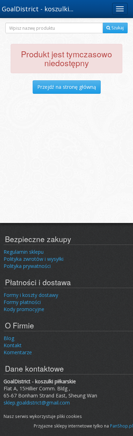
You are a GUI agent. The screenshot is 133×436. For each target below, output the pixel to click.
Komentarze (18, 352)
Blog (9, 338)
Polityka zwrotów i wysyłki (33, 259)
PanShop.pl (121, 426)
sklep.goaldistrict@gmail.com (37, 402)
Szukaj (117, 28)
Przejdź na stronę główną (66, 87)
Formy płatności (22, 302)
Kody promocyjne (24, 309)
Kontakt (13, 345)
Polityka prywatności (27, 266)
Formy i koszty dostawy (31, 295)
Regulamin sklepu (24, 251)
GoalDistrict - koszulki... (37, 9)
